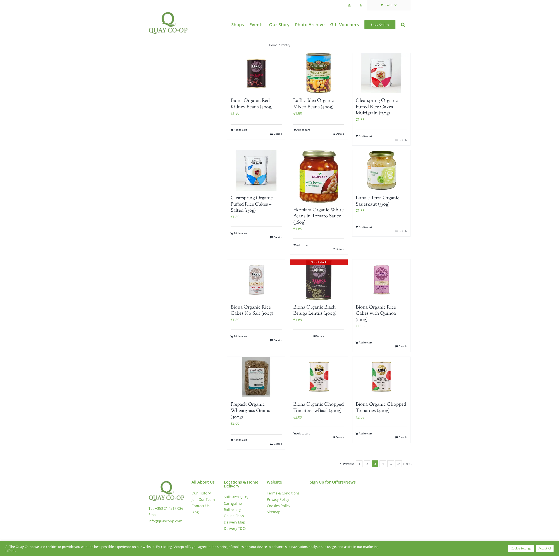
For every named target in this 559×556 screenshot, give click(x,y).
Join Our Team (203, 499)
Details (277, 134)
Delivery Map (234, 522)
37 (398, 464)
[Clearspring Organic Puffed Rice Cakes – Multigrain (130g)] (381, 73)
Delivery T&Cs (235, 528)
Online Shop (234, 515)
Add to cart (240, 130)
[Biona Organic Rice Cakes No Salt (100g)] (256, 279)
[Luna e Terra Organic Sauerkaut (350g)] (381, 170)
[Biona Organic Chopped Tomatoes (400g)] (381, 377)
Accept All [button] (544, 548)
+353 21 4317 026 (169, 508)
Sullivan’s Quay (236, 497)
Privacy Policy (278, 499)
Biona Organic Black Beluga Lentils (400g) (314, 310)
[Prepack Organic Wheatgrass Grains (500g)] (256, 377)
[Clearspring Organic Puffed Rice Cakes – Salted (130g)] (256, 170)
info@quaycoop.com (165, 521)
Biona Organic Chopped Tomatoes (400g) (381, 407)
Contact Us (201, 505)
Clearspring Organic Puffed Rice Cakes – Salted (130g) (252, 204)
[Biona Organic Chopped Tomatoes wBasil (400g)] (319, 377)
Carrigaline (233, 503)
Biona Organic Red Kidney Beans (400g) (252, 104)
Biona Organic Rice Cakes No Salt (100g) (252, 310)
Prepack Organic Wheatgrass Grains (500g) (250, 410)
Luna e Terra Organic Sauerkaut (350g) (377, 201)
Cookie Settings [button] (521, 548)
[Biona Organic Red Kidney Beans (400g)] (256, 73)
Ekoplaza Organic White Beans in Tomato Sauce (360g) (318, 216)
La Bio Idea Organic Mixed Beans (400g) (313, 104)
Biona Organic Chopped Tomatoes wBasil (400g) (318, 407)
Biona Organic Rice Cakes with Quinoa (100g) (376, 313)
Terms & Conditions (283, 493)
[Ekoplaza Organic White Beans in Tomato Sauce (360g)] (319, 176)
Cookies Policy (278, 505)
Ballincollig (232, 509)
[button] (403, 24)
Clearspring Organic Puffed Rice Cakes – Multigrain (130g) (377, 107)
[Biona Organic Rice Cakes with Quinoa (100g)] (381, 279)
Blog (195, 512)
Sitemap (273, 512)
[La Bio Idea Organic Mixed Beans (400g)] (319, 73)
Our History (201, 493)
